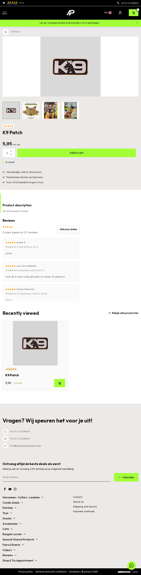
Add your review (68, 229)
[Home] (6, 32)
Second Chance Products (18, 539)
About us (78, 501)
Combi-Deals (11, 502)
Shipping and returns (85, 506)
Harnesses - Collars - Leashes (21, 497)
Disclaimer (74, 571)
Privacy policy (25, 571)
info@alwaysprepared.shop (25, 445)
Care (6, 528)
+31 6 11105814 (129, 3)
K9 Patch (15, 31)
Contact (78, 497)
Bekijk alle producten (125, 313)
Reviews (8, 555)
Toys (5, 513)
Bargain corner (12, 534)
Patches (8, 507)
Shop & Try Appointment (18, 560)
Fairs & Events (11, 544)
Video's (7, 550)
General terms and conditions (50, 571)
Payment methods (84, 511)
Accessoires (10, 523)
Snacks (7, 518)
